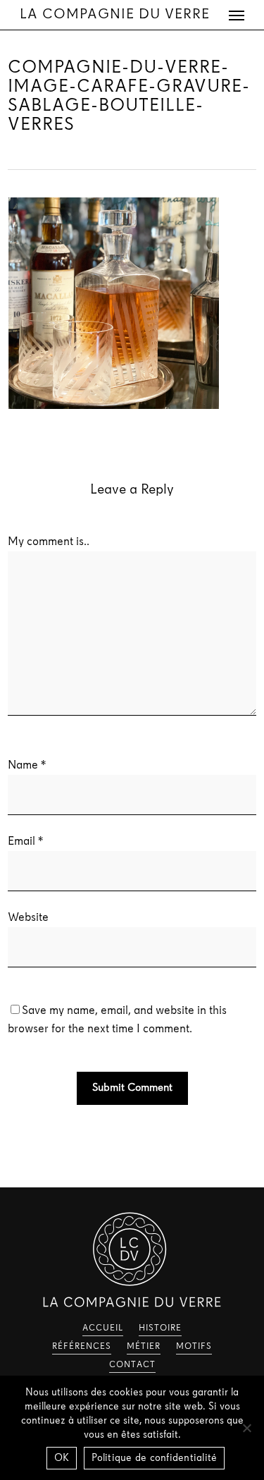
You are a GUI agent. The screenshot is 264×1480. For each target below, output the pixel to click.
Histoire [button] (160, 1328)
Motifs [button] (194, 1346)
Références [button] (81, 1346)
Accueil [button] (102, 1328)
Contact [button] (132, 1365)
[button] (236, 15)
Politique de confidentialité (154, 1458)
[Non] (246, 1428)
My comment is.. (48, 542)
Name (27, 765)
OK (62, 1458)
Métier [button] (144, 1346)
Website (28, 917)
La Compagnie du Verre (115, 14)
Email (25, 841)
